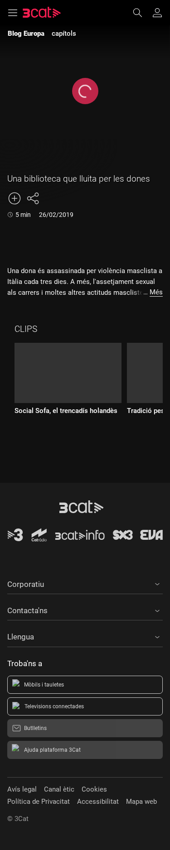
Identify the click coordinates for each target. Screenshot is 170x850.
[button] (85, 582)
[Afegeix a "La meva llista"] (14, 198)
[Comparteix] (32, 198)
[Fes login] (157, 12)
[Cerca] (142, 12)
